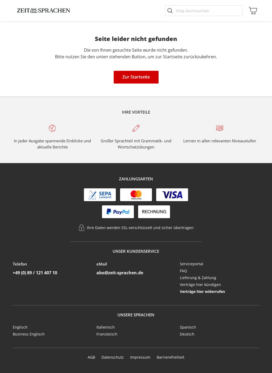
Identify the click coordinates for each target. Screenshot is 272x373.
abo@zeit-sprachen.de (119, 273)
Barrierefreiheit (170, 357)
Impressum (140, 357)
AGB (91, 357)
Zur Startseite (136, 77)
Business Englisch (29, 334)
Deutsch (187, 334)
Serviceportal (191, 263)
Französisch (106, 334)
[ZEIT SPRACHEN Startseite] (43, 10)
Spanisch (188, 327)
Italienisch (105, 327)
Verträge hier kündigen (200, 284)
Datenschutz (112, 357)
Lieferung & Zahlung (198, 277)
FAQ (183, 270)
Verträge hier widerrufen (202, 291)
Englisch (20, 327)
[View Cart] (251, 10)
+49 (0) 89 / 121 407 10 (35, 273)
